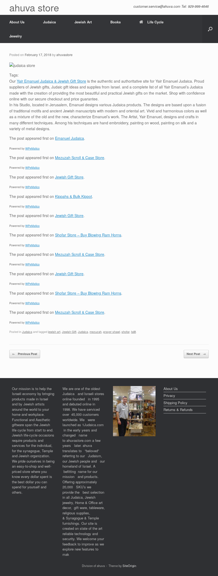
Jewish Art (83, 21)
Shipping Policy (175, 402)
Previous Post (24, 354)
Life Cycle (155, 21)
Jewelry (15, 36)
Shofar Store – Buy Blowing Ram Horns (88, 235)
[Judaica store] (134, 434)
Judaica (49, 21)
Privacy (169, 395)
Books (115, 21)
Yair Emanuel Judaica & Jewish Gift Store (51, 81)
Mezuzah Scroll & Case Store (79, 157)
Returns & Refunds (178, 409)
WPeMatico (32, 148)
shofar (125, 331)
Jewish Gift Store (69, 177)
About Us (16, 21)
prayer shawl (111, 331)
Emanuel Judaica (69, 138)
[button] (210, 29)
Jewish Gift (69, 331)
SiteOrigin (129, 566)
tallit (133, 331)
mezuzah (96, 331)
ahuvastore (64, 54)
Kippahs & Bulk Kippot (73, 196)
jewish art (54, 331)
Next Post (196, 354)
